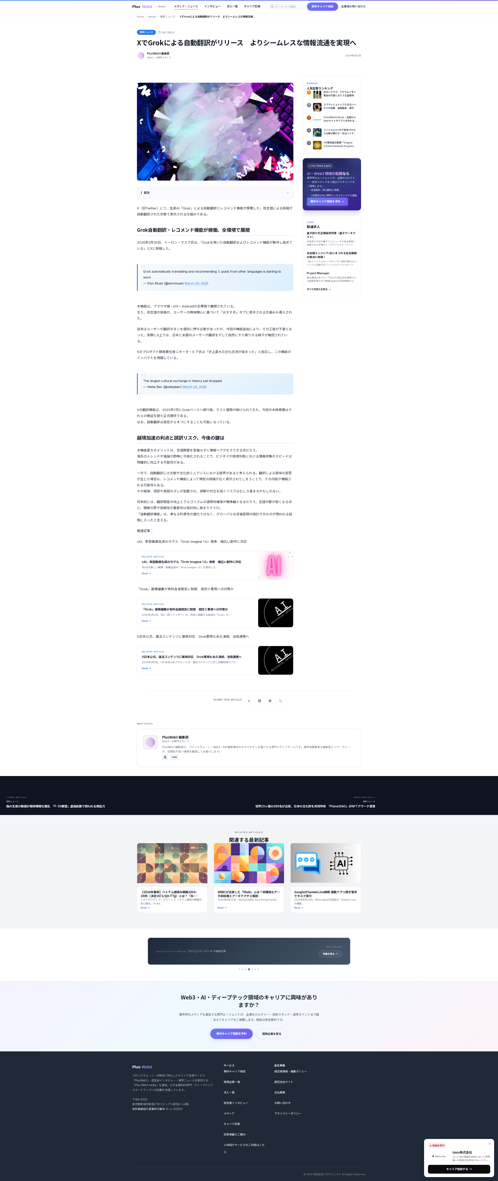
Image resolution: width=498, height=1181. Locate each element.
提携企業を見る (271, 1033)
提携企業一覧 (232, 1082)
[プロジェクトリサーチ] (249, 969)
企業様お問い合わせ (353, 6)
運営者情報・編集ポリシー (290, 1071)
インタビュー (212, 6)
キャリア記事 (252, 6)
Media (152, 16)
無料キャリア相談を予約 (231, 1033)
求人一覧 (232, 6)
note (174, 757)
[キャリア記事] (246, 969)
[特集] (252, 969)
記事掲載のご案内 (234, 1134)
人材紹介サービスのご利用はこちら (244, 1148)
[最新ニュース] (239, 969)
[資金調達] (258, 969)
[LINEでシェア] (270, 701)
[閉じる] (489, 1144)
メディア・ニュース (186, 6)
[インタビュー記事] (243, 969)
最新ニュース (167, 16)
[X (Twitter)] (165, 757)
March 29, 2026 (196, 283)
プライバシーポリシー (288, 1113)
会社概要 (279, 1092)
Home (140, 16)
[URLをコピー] (280, 701)
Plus (148, 6)
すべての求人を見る (317, 289)
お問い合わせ (282, 1103)
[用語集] (255, 969)
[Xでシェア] (249, 701)
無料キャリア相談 (322, 6)
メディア (229, 1113)
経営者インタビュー (236, 1103)
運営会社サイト (283, 1082)
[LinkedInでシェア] (259, 701)
